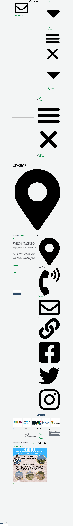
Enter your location (16, 289)
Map (16, 272)
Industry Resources (50, 29)
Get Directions (17, 293)
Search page (40, 436)
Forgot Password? (51, 27)
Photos (17, 265)
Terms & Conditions (28, 438)
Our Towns (40, 94)
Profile (16, 239)
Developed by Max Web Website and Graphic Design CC (22, 446)
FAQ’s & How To (27, 440)
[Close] (1, 523)
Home (39, 93)
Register (49, 24)
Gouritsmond (22, 235)
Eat (18, 235)
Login (49, 25)
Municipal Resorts (41, 97)
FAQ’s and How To (51, 28)
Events (39, 99)
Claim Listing (41, 415)
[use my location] (24, 292)
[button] (52, 46)
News (39, 98)
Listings (39, 155)
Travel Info (40, 100)
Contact (39, 101)
